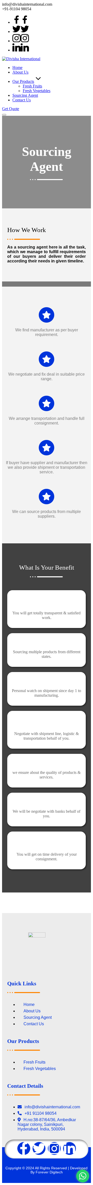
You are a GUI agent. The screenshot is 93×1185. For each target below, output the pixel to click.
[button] (10, 109)
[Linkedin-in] (69, 1148)
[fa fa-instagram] (20, 41)
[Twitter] (39, 1148)
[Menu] (4, 115)
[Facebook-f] (23, 1148)
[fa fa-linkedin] (20, 50)
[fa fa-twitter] (20, 31)
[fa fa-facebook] (20, 22)
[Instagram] (54, 1148)
